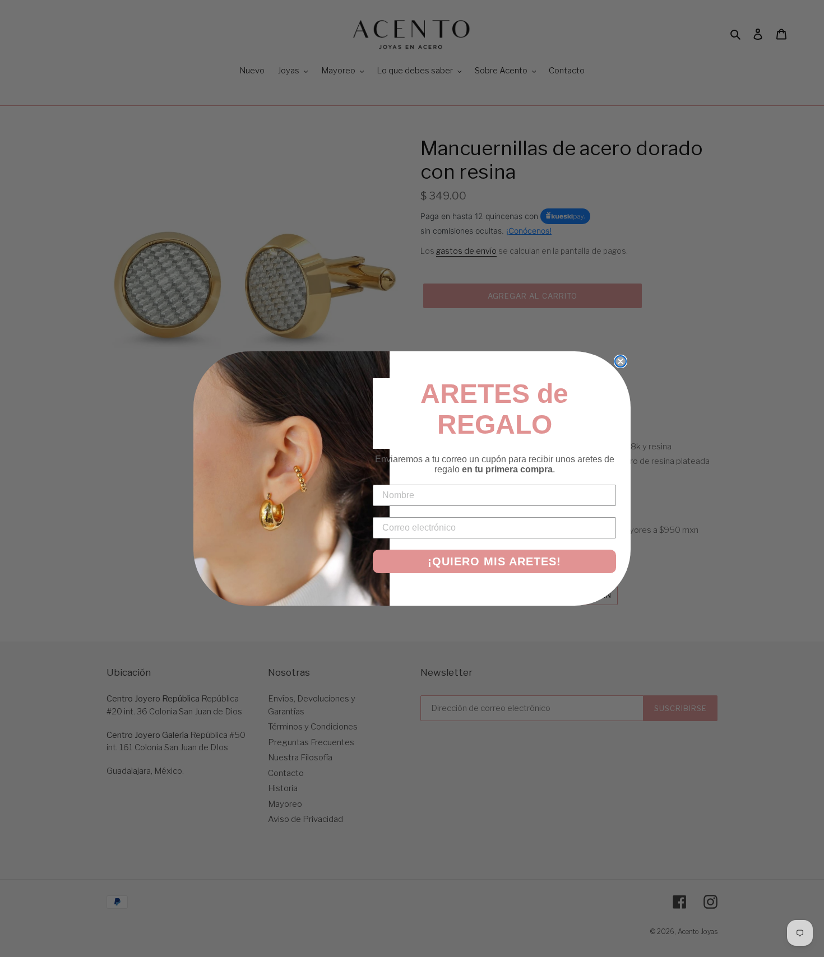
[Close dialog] (620, 361)
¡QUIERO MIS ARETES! (494, 561)
